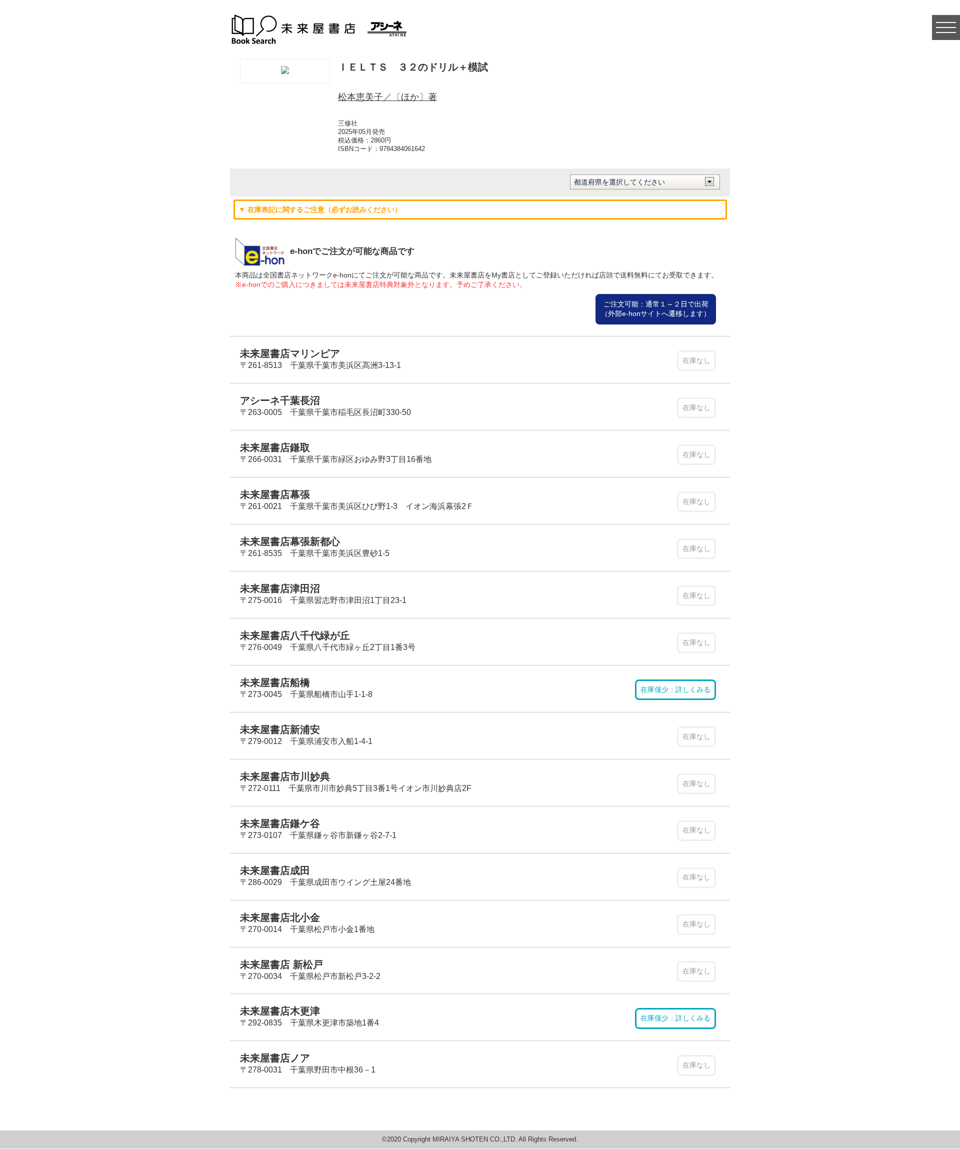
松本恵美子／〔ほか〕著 (387, 97)
